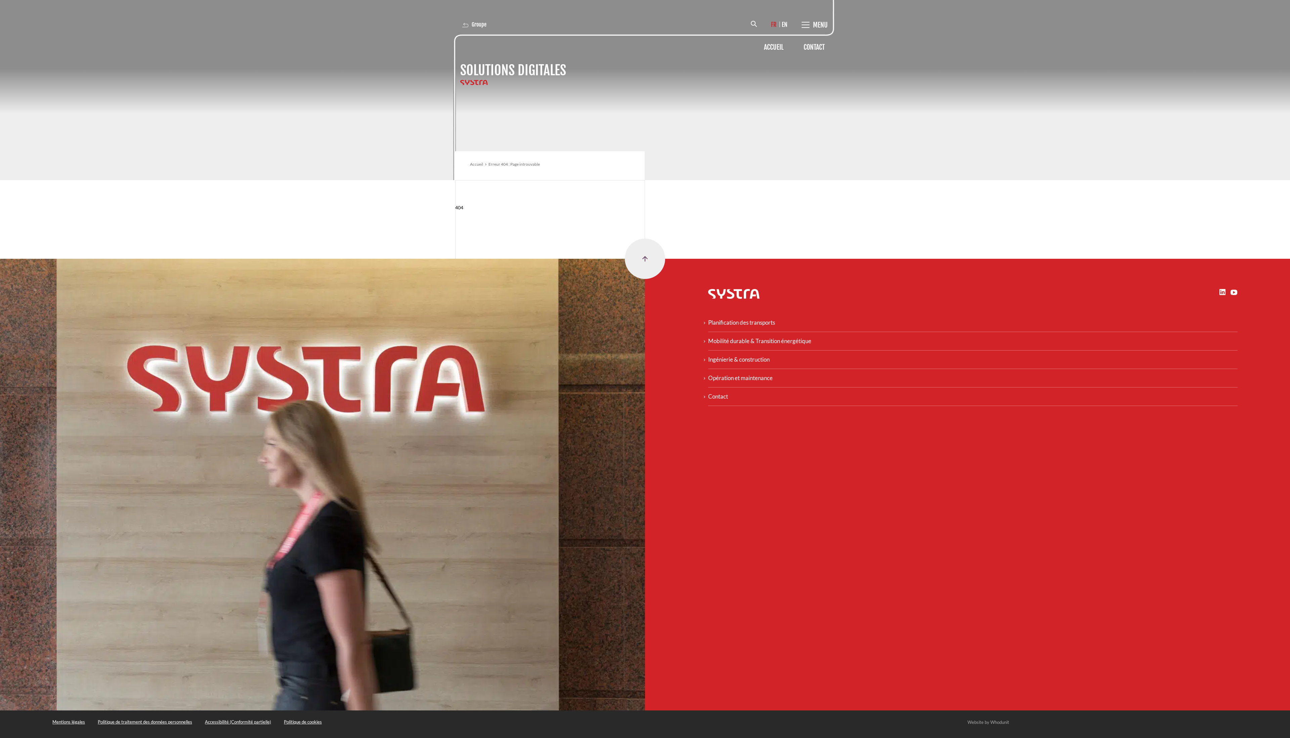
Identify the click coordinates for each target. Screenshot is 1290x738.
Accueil (773, 47)
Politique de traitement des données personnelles (145, 722)
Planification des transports (741, 322)
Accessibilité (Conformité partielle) (238, 722)
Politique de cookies (303, 722)
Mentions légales (68, 722)
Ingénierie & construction (739, 359)
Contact (814, 47)
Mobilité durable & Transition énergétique (759, 340)
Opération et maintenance (740, 377)
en (784, 24)
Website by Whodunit (988, 722)
